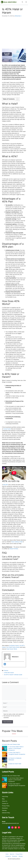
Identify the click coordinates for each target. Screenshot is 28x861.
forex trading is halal (17, 541)
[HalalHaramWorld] (9, 2)
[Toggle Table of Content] (16, 99)
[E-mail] (5, 664)
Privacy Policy (6, 805)
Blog (3, 799)
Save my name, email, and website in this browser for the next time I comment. (14, 715)
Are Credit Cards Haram (13, 647)
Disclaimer (5, 808)
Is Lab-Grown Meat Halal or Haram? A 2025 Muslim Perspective (15, 748)
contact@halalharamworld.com (10, 823)
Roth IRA (5, 484)
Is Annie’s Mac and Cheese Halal (11, 744)
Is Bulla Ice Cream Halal (14, 763)
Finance (6, 670)
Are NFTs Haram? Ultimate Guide (13, 674)
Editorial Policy (6, 812)
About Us (4, 801)
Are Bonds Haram (14, 645)
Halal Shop (5, 796)
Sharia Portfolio (14, 548)
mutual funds (7, 429)
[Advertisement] (14, 32)
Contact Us (5, 803)
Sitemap (4, 810)
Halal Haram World (12, 649)
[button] (22, 2)
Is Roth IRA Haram (9, 672)
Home (7, 854)
